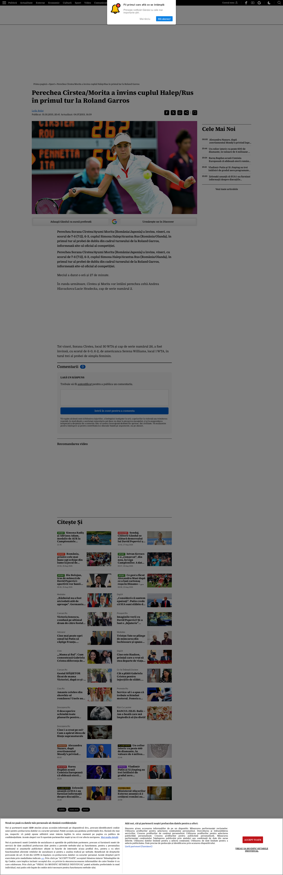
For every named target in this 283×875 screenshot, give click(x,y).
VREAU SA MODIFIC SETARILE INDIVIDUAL (251, 849)
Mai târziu (145, 18)
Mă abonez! (164, 18)
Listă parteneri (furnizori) (138, 846)
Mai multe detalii (109, 837)
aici (42, 858)
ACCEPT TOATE (252, 839)
